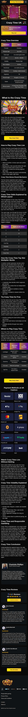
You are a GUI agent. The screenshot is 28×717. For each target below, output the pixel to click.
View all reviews (14, 669)
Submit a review (14, 600)
